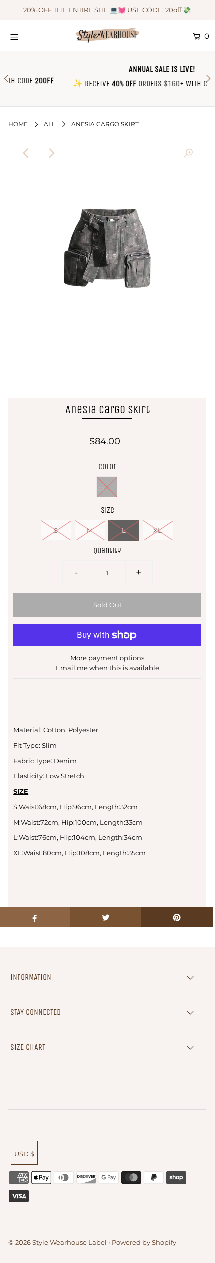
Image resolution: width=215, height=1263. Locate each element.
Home (18, 124)
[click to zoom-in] (189, 153)
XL (158, 530)
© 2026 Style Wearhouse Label (57, 1242)
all (50, 124)
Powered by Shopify (144, 1242)
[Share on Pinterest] (177, 917)
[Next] (51, 153)
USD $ (24, 1154)
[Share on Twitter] (106, 917)
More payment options (107, 658)
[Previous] (27, 153)
